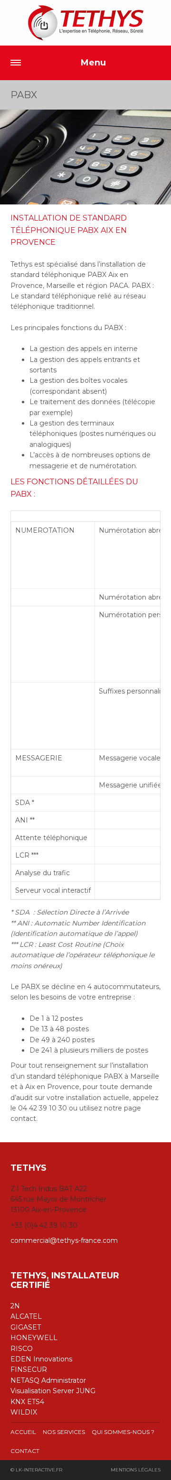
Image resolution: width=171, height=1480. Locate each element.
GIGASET (25, 1327)
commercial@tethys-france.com (64, 1240)
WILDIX (23, 1412)
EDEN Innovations (41, 1359)
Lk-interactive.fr (39, 1470)
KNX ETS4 (27, 1401)
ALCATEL (26, 1316)
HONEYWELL (33, 1337)
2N (15, 1306)
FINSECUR (28, 1369)
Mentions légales (136, 1470)
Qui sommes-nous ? (123, 1431)
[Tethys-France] (85, 23)
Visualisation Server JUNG (52, 1391)
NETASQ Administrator (48, 1380)
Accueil (23, 1431)
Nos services (64, 1431)
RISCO (21, 1348)
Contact (24, 1450)
